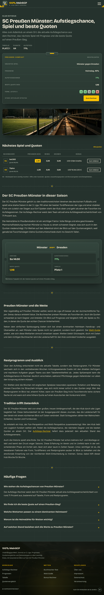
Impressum (78, 573)
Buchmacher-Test (51, 570)
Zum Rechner (91, 98)
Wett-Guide (94, 330)
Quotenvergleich (84, 228)
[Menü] (99, 4)
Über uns (77, 570)
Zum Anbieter (94, 161)
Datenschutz (79, 577)
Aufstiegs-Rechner (42, 431)
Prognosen (6, 573)
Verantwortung (80, 581)
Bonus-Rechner (50, 577)
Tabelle (5, 577)
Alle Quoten (97, 147)
